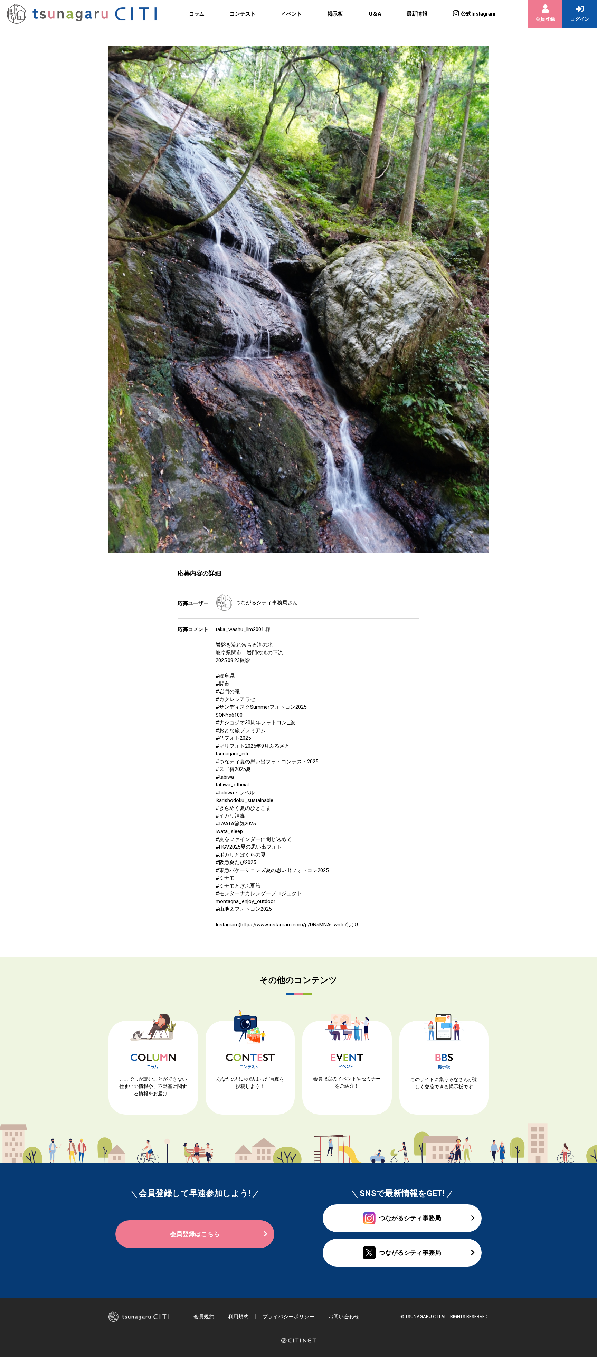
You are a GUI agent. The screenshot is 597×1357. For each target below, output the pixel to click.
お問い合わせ (343, 1316)
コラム (197, 14)
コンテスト (243, 14)
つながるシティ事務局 (261, 603)
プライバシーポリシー (288, 1316)
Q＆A (375, 14)
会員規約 (203, 1316)
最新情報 (417, 14)
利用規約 (238, 1316)
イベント (291, 14)
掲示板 (335, 14)
